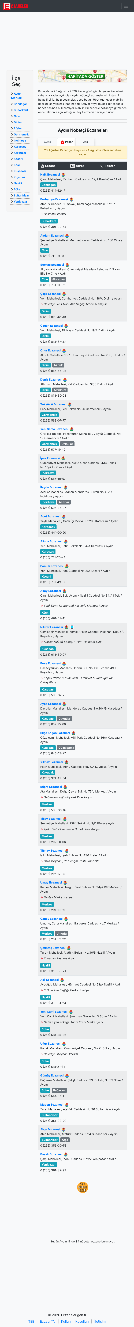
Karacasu (20, 146)
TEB (31, 1321)
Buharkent (21, 110)
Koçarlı (18, 159)
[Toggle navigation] (126, 6)
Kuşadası (20, 171)
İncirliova (20, 140)
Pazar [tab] (68, 141)
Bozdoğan (21, 104)
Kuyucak (19, 177)
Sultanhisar (21, 195)
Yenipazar (20, 201)
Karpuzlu (20, 152)
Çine (17, 116)
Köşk (17, 165)
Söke (17, 189)
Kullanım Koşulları (75, 1321)
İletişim (100, 1321)
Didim (18, 122)
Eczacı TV (47, 1321)
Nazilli (18, 183)
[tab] (47, 142)
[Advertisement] (67, 41)
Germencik (21, 134)
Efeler (18, 128)
